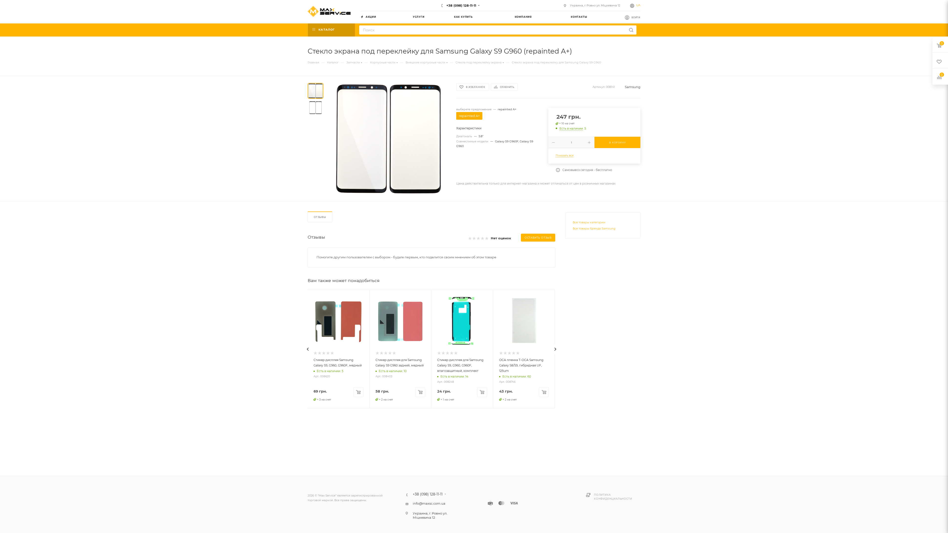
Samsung (632, 87)
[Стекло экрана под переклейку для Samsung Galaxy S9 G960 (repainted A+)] (388, 138)
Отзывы (320, 217)
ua (638, 5)
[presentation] (308, 349)
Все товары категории (589, 222)
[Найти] (631, 30)
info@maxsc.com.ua (429, 503)
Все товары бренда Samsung (594, 228)
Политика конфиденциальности (613, 496)
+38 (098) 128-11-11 (460, 5)
